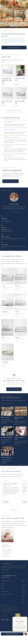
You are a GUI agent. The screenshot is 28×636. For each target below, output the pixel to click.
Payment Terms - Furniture (6, 594)
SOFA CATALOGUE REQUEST (12, 633)
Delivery (3, 586)
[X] (10, 619)
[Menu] (25, 2)
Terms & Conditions (5, 591)
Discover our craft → (7, 403)
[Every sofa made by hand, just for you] (14, 14)
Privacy (2, 596)
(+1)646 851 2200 (5, 577)
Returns (2, 588)
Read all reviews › (14, 509)
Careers (23, 587)
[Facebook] (2, 619)
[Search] (16, 2)
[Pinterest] (7, 619)
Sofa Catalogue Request (14, 47)
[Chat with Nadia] (25, 633)
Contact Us (24, 584)
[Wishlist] (19, 2)
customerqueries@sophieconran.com (8, 575)
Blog (23, 599)
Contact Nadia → (14, 212)
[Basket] (22, 2)
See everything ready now (14, 110)
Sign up (18, 615)
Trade (23, 602)
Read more (5, 495)
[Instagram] (5, 619)
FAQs (2, 583)
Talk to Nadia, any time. (5, 572)
